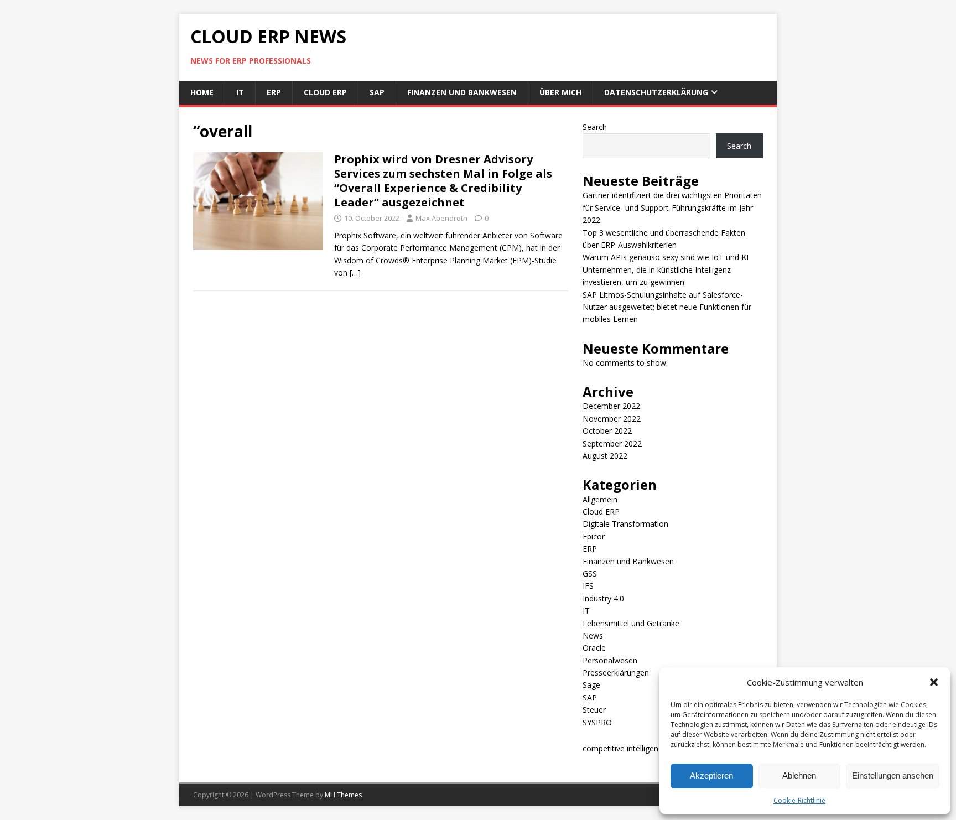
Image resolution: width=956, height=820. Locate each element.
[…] (355, 272)
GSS (590, 573)
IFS (588, 585)
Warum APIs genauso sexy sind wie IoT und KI (666, 257)
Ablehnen (799, 775)
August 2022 (605, 455)
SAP (377, 92)
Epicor (594, 536)
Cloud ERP (325, 92)
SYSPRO (597, 722)
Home (202, 92)
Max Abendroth (441, 218)
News (593, 635)
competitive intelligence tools (635, 748)
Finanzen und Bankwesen (462, 92)
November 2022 (612, 418)
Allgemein (600, 499)
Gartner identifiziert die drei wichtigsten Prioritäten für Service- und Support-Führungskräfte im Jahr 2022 (672, 207)
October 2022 (607, 430)
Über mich (560, 92)
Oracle (594, 647)
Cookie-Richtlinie (799, 800)
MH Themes (343, 795)
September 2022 (612, 443)
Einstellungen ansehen (892, 775)
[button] (933, 682)
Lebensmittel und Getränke (631, 623)
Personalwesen (610, 660)
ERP (274, 92)
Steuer (594, 709)
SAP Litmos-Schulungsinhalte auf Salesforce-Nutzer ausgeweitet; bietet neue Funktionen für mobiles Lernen (667, 307)
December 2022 (611, 406)
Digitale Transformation (625, 523)
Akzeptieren (711, 775)
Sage (591, 684)
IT (240, 92)
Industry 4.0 (603, 598)
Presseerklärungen (616, 672)
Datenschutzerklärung (656, 92)
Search (595, 127)
